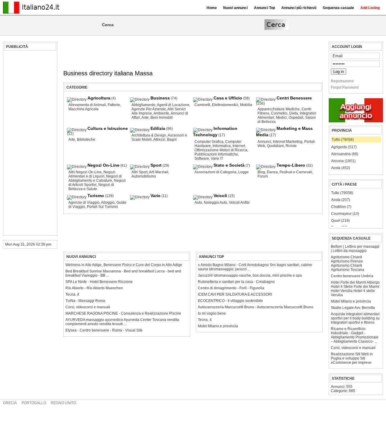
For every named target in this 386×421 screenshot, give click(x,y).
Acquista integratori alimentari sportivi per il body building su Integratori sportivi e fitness (355, 318)
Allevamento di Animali (87, 105)
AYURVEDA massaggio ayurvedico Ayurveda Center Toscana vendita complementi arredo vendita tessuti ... (122, 322)
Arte (71, 139)
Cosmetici (279, 113)
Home (212, 8)
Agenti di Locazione (173, 105)
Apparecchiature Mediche (279, 109)
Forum (263, 176)
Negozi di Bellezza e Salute (91, 187)
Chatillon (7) (341, 207)
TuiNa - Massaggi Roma (85, 301)
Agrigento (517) (344, 147)
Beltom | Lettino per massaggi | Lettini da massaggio (355, 248)
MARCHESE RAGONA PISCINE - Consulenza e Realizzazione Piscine (123, 313)
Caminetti (202, 105)
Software (202, 158)
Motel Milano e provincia (351, 301)
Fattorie (114, 105)
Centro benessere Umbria (352, 276)
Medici (281, 117)
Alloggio (108, 202)
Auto (198, 202)
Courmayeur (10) (345, 214)
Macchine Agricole (83, 109)
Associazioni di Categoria (215, 172)
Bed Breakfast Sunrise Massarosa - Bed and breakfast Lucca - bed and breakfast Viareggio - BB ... (123, 273)
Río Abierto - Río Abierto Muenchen (94, 288)
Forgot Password (345, 87)
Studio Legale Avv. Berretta (353, 308)
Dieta (293, 113)
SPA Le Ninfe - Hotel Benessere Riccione (99, 282)
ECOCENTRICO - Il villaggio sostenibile (230, 301)
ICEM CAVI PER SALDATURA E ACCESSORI (235, 294)
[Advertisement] (29, 143)
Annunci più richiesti (298, 8)
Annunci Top (264, 8)
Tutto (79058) (343, 139)
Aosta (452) (340, 168)
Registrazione (342, 81)
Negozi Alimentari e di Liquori (91, 174)
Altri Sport (139, 172)
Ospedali (296, 117)
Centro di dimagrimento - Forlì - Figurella (231, 288)
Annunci (264, 142)
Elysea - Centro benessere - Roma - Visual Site (104, 330)
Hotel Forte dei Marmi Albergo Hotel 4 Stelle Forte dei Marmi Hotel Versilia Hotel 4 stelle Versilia (355, 288)
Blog (261, 172)
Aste (145, 117)
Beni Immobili (161, 117)
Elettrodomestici (225, 105)
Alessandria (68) (344, 154)
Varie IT (217, 158)
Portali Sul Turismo (102, 207)
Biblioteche (86, 139)
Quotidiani (275, 146)
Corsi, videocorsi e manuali (353, 348)
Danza (272, 172)
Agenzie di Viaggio (84, 202)
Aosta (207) (340, 200)
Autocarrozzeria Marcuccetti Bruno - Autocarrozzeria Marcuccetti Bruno (255, 307)
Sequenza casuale (338, 8)
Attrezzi (159, 139)
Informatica (222, 146)
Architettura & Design (148, 135)
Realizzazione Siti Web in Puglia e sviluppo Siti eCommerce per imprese (352, 358)
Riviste (291, 146)
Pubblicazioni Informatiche (216, 154)
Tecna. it (204, 320)
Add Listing (370, 8)
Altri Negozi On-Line (85, 172)
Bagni (172, 139)
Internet (239, 146)
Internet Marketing (287, 142)
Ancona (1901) (343, 161)
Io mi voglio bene (212, 313)
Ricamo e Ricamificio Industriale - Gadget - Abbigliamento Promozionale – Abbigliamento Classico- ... (354, 335)
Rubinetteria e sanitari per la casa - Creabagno (236, 282)
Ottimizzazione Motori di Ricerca (221, 150)
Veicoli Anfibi (239, 202)
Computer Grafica (209, 142)
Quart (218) (340, 220)
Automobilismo (143, 176)
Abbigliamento (143, 105)
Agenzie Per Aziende (148, 109)
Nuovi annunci (235, 8)
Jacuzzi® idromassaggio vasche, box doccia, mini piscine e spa (250, 275)
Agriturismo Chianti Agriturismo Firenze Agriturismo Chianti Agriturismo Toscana (347, 263)
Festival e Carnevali (296, 172)
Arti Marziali (158, 172)
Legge (243, 172)
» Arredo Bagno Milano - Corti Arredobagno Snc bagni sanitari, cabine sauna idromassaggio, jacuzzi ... (255, 267)
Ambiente (161, 113)
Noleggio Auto (215, 202)
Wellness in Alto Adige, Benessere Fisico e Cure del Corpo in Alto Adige (123, 265)
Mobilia (246, 105)
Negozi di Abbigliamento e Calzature (95, 178)
